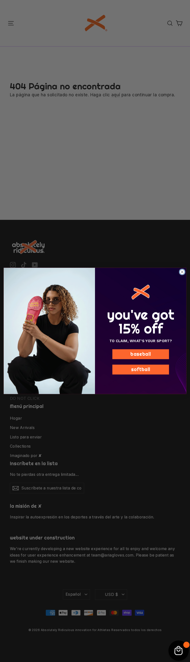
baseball (140, 354)
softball (140, 369)
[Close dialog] (182, 272)
